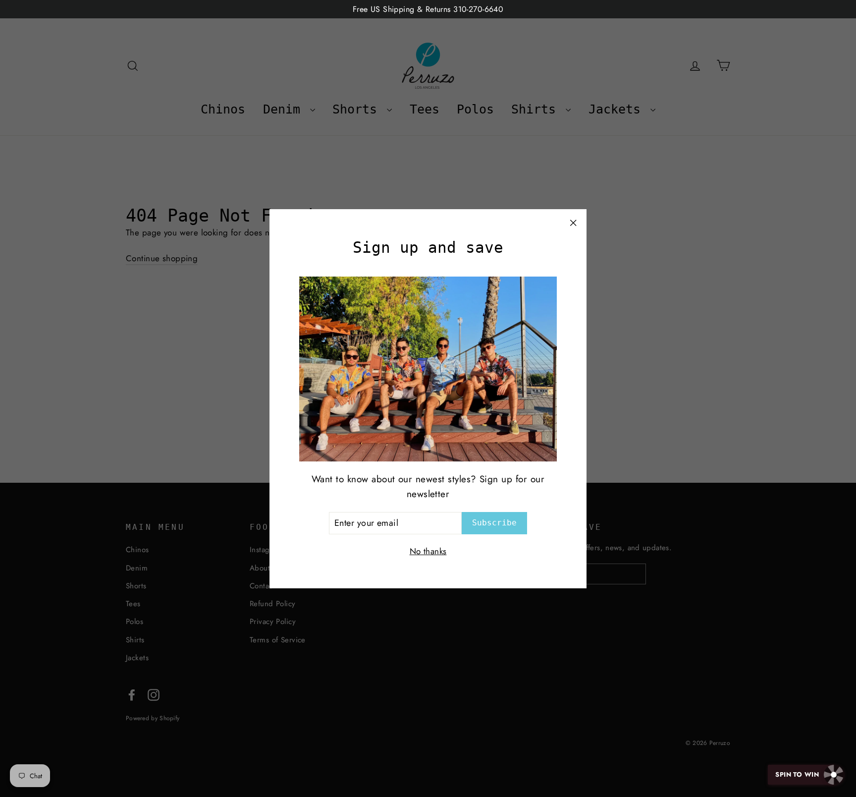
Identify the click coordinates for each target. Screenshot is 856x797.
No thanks (428, 551)
